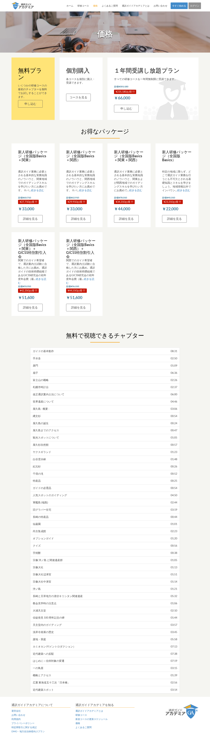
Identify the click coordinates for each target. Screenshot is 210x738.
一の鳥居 (105, 668)
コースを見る (78, 97)
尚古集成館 (105, 531)
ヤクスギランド (105, 451)
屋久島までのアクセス (105, 430)
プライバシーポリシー (22, 723)
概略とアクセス (105, 675)
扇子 (105, 372)
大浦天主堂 (105, 610)
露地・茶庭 (105, 639)
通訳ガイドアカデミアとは (135, 5)
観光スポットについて (105, 437)
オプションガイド (105, 538)
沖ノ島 (105, 588)
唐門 (105, 365)
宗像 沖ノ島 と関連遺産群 (105, 560)
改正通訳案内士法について (105, 394)
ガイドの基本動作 (105, 351)
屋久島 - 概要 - (105, 408)
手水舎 (105, 358)
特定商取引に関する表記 (24, 727)
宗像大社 (105, 567)
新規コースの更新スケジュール (91, 719)
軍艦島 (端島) (105, 502)
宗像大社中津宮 (105, 581)
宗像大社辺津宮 (105, 574)
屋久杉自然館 (105, 444)
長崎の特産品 (105, 516)
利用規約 (16, 719)
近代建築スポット (105, 689)
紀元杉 (105, 466)
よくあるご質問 (110, 5)
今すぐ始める (179, 5)
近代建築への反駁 (105, 653)
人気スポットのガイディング (105, 495)
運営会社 (16, 711)
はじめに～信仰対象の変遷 (105, 660)
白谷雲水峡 (105, 459)
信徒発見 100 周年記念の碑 (105, 617)
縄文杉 (105, 416)
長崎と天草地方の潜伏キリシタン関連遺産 (105, 596)
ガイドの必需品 (105, 487)
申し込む (30, 103)
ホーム (69, 5)
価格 (95, 5)
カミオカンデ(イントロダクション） (105, 646)
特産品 (105, 480)
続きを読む (37, 190)
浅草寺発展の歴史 (105, 632)
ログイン (194, 5)
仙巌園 (105, 523)
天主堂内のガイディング (105, 624)
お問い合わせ (160, 5)
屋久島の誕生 (105, 423)
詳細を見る (30, 218)
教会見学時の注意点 (105, 603)
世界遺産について (105, 401)
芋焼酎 (105, 552)
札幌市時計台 (105, 387)
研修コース (83, 5)
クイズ (105, 545)
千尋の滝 (105, 473)
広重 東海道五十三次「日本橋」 (105, 682)
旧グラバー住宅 (105, 509)
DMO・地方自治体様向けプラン (28, 731)
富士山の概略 (105, 380)
